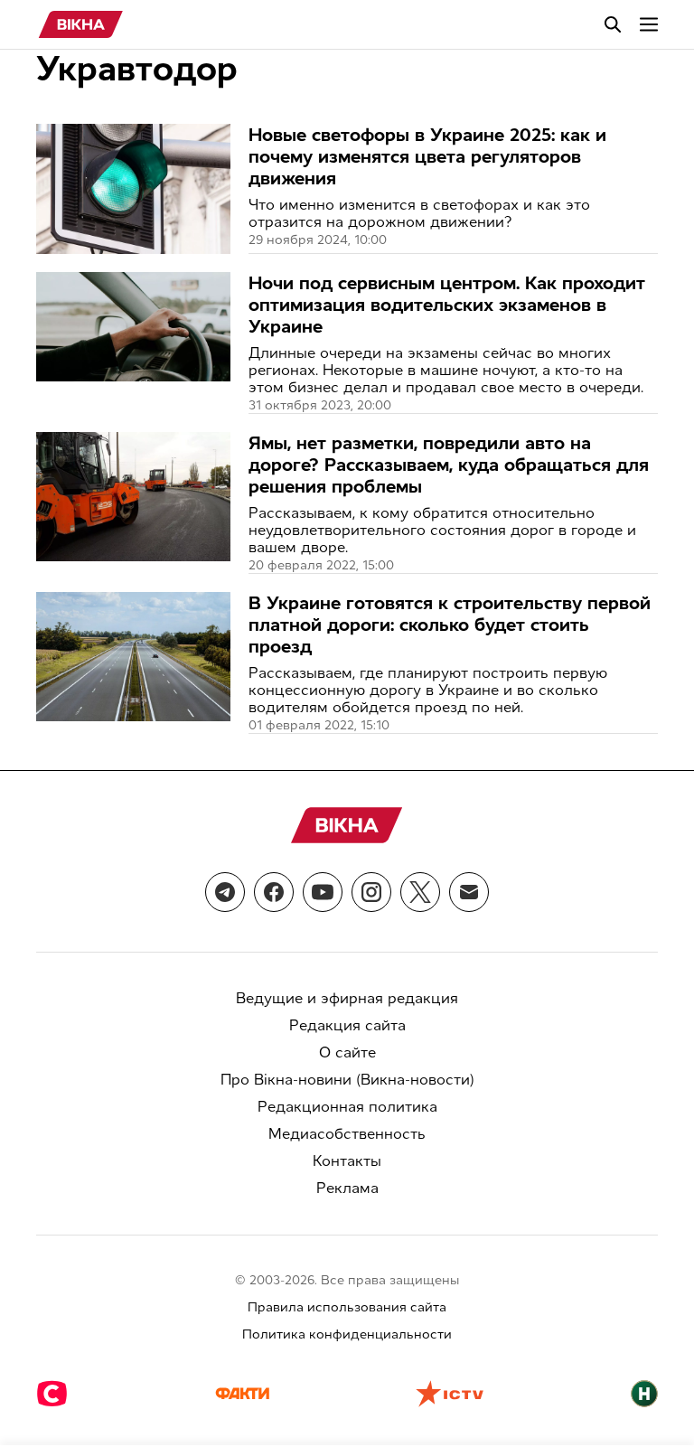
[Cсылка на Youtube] (322, 892)
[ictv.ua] (449, 1395)
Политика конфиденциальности (347, 1334)
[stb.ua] (52, 1395)
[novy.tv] (644, 1395)
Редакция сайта (347, 1025)
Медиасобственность (347, 1133)
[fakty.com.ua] (242, 1395)
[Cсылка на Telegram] (225, 892)
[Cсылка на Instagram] (371, 892)
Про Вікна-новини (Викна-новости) (347, 1079)
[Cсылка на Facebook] (274, 892)
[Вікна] (81, 24)
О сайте (347, 1052)
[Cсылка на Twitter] (420, 892)
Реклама (347, 1188)
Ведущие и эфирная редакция (347, 998)
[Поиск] (613, 24)
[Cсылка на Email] (469, 892)
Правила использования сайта (347, 1307)
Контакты (347, 1161)
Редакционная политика (347, 1106)
